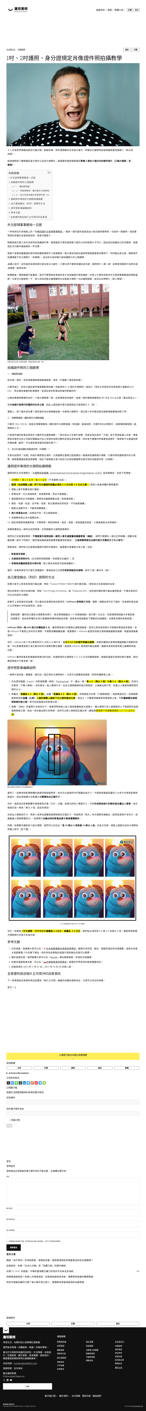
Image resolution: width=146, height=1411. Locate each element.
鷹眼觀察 (21, 8)
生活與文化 (10, 49)
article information (19, 1073)
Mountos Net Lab (137, 1406)
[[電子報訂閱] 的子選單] (56, 1396)
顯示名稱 (9, 1208)
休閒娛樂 (21, 49)
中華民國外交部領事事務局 (48, 231)
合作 (136, 10)
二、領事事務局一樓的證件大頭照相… (33, 190)
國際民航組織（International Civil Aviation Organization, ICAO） (69, 472)
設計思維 (89, 1342)
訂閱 (130, 10)
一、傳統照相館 (22, 186)
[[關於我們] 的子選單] (69, 1396)
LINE (27, 1386)
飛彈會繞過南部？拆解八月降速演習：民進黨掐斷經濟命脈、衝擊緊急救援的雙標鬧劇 (49, 1276)
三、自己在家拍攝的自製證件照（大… (33, 194)
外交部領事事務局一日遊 (22, 177)
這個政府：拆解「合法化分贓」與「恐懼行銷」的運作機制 (36, 1265)
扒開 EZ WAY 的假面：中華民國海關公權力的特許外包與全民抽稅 (39, 1271)
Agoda (53, 957)
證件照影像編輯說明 (21, 208)
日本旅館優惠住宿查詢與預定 (61, 948)
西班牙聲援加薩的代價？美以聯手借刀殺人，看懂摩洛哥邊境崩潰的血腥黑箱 (45, 1282)
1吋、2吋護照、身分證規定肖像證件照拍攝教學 (64, 58)
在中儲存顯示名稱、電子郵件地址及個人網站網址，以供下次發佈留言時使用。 (35, 1241)
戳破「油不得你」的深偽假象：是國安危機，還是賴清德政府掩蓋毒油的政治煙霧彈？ (49, 1260)
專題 (127, 1068)
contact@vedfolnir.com (25, 1363)
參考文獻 (15, 212)
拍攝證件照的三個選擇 (22, 182)
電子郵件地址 (11, 1219)
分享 (19, 1068)
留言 (127, 49)
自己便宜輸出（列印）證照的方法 (28, 203)
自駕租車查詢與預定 (56, 961)
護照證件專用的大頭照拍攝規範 (27, 199)
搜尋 (73, 1068)
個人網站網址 (10, 1230)
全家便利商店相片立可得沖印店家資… (29, 217)
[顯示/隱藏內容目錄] (48, 172)
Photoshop (62, 681)
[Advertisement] (66, 31)
